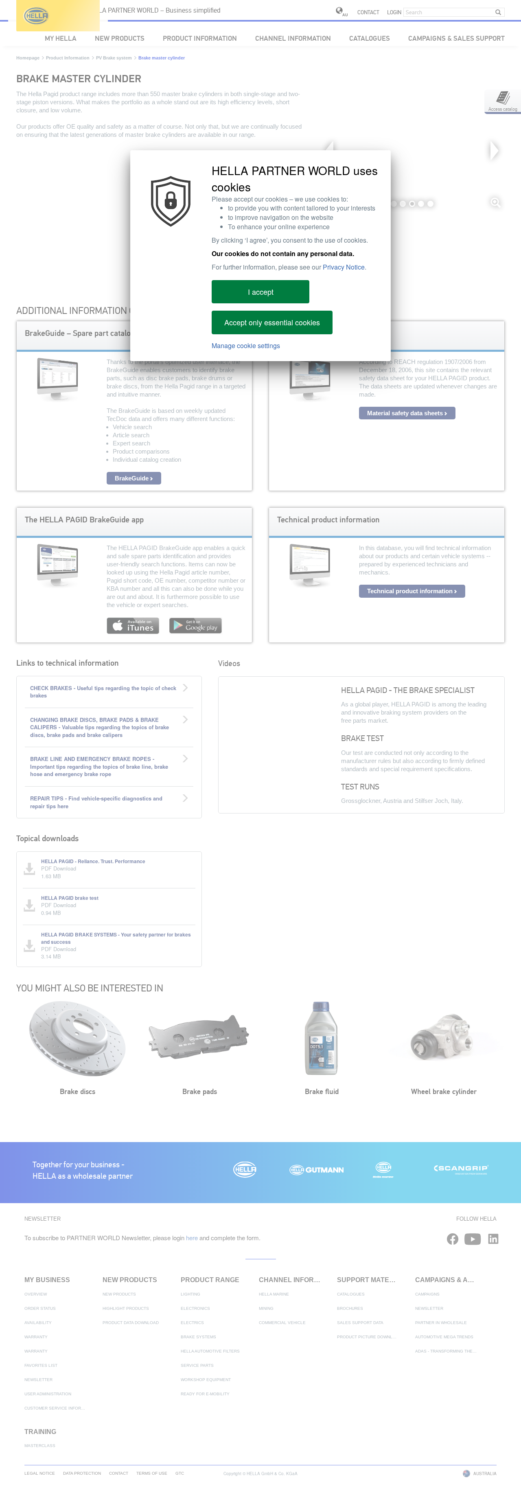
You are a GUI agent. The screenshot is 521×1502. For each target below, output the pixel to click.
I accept (261, 291)
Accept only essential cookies (272, 322)
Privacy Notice (344, 267)
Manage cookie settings (246, 345)
